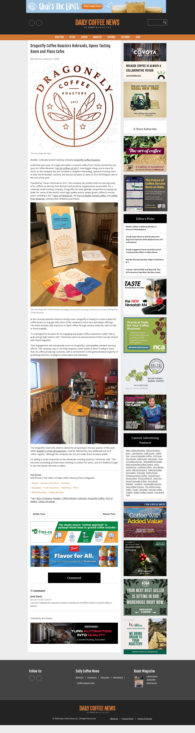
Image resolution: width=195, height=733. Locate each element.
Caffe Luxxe (149, 453)
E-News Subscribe (145, 129)
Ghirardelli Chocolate (153, 461)
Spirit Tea (157, 478)
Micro (76, 487)
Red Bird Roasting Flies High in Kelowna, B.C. (145, 261)
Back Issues (152, 683)
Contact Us (92, 677)
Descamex (152, 459)
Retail (73, 37)
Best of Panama (44, 498)
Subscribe (104, 677)
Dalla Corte (142, 459)
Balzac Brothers (153, 450)
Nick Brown (36, 58)
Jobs (137, 37)
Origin (84, 37)
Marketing (66, 487)
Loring (128, 470)
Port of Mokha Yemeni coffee (91, 195)
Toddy (128, 489)
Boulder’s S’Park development (51, 450)
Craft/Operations (51, 487)
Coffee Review (69, 498)
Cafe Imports (137, 453)
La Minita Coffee (145, 467)
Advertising (118, 677)
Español (111, 37)
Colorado (82, 498)
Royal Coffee (131, 478)
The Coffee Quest (152, 487)
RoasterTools (154, 475)
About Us (80, 677)
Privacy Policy (128, 718)
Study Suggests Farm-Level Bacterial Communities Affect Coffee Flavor (143, 251)
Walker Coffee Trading (143, 492)
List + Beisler (158, 467)
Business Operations (50, 483)
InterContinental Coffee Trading (139, 464)
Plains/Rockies (39, 492)
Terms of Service (144, 718)
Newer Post (109, 513)
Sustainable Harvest (152, 484)
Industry (97, 37)
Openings (65, 483)
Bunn (128, 453)
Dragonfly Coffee (96, 498)
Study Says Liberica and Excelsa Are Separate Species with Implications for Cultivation (144, 239)
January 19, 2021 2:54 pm (40, 599)
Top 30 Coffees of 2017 (67, 168)
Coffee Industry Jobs (86, 683)
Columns (125, 37)
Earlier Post (39, 513)
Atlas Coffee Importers (135, 450)
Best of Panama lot (62, 195)
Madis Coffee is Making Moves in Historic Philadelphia (141, 228)
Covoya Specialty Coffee (141, 456)
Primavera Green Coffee (136, 475)
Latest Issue (152, 676)
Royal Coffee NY (145, 478)
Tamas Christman (46, 501)
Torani (135, 489)
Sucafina (138, 484)
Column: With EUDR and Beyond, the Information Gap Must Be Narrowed (143, 271)
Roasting (59, 37)
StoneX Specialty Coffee (136, 481)
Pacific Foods (151, 472)
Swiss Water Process (135, 487)
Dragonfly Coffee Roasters (87, 159)
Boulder (57, 498)
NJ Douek (141, 472)
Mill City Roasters (139, 470)
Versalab (143, 489)
